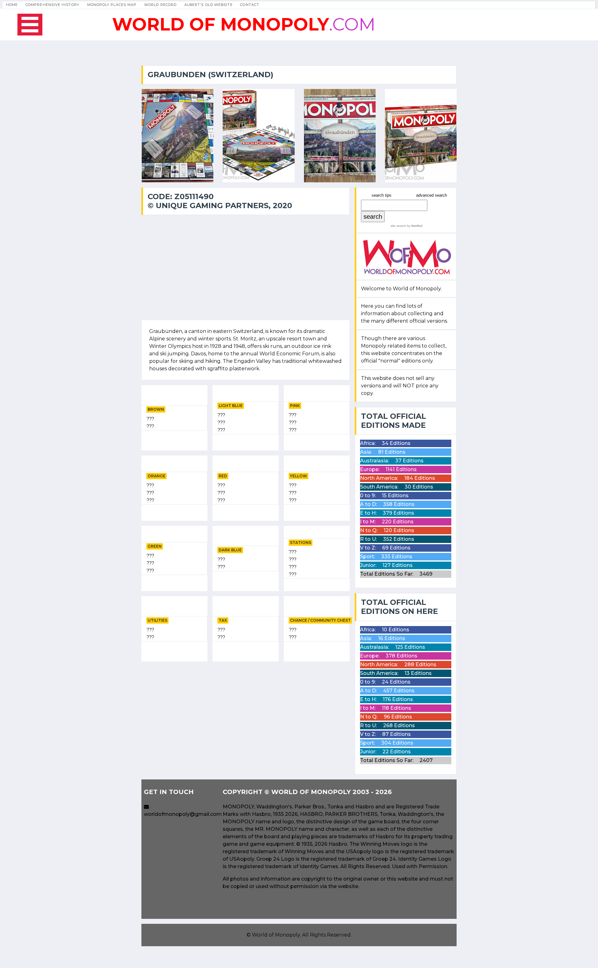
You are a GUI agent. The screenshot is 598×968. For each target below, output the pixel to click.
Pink (295, 405)
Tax (223, 620)
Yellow (298, 476)
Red (223, 476)
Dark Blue (230, 550)
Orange (156, 476)
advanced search (431, 195)
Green (155, 546)
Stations (300, 542)
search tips (382, 195)
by (414, 225)
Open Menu (29, 24)
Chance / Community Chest (320, 620)
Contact (249, 4)
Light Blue (231, 405)
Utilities (157, 620)
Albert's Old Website (208, 4)
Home (12, 4)
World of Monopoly (276, 935)
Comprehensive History (52, 4)
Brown (156, 409)
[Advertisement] (245, 710)
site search (398, 225)
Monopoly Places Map (112, 4)
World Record (160, 4)
